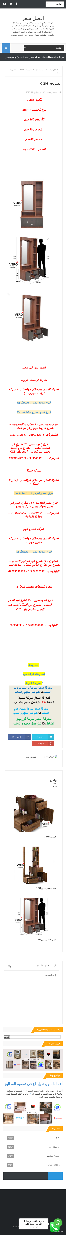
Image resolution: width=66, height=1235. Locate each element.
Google (40, 743)
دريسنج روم (54, 1147)
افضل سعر (33, 18)
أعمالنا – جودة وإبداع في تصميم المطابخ (34, 1084)
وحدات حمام (54, 1164)
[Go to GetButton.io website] (57, 1231)
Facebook (16, 737)
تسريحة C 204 (50, 837)
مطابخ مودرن (8, 57)
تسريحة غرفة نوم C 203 (46, 939)
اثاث (58, 1137)
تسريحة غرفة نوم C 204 (46, 888)
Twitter (40, 737)
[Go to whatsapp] (58, 1222)
